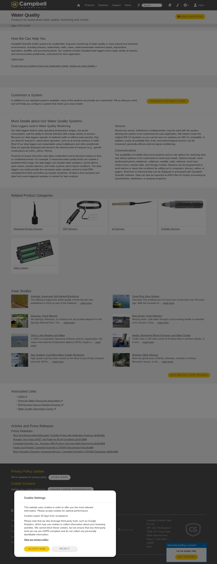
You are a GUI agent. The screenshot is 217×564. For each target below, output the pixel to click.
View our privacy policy (36, 539)
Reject (65, 549)
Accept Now (36, 549)
